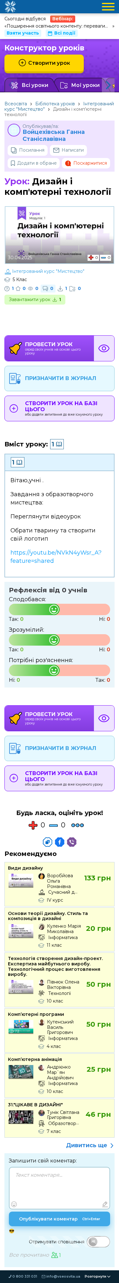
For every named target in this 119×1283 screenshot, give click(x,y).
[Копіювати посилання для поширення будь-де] (47, 842)
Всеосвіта (15, 104)
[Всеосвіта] (10, 6)
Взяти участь (23, 33)
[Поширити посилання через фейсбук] (59, 842)
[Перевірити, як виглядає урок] (104, 348)
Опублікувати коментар (59, 1219)
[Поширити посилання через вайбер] (71, 842)
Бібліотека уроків (55, 104)
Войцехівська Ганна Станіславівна (54, 135)
